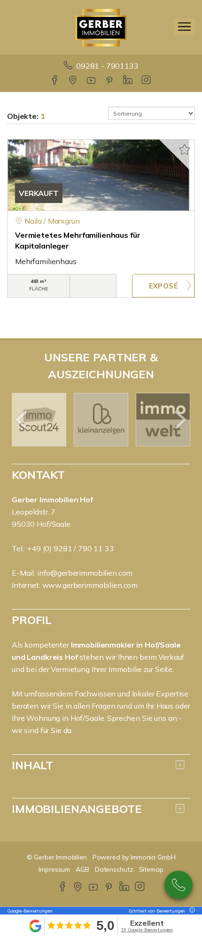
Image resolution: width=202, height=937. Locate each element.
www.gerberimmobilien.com (90, 585)
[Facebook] (55, 81)
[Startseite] (101, 26)
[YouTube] (91, 81)
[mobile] (184, 26)
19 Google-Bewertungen (147, 930)
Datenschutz (114, 869)
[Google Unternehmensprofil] (73, 81)
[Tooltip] (190, 911)
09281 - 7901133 (107, 65)
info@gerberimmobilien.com (84, 573)
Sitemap (151, 869)
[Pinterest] (110, 81)
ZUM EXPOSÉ (163, 285)
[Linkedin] (128, 81)
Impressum (54, 869)
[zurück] (22, 419)
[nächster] (179, 419)
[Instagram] (146, 81)
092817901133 (178, 885)
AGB (82, 869)
